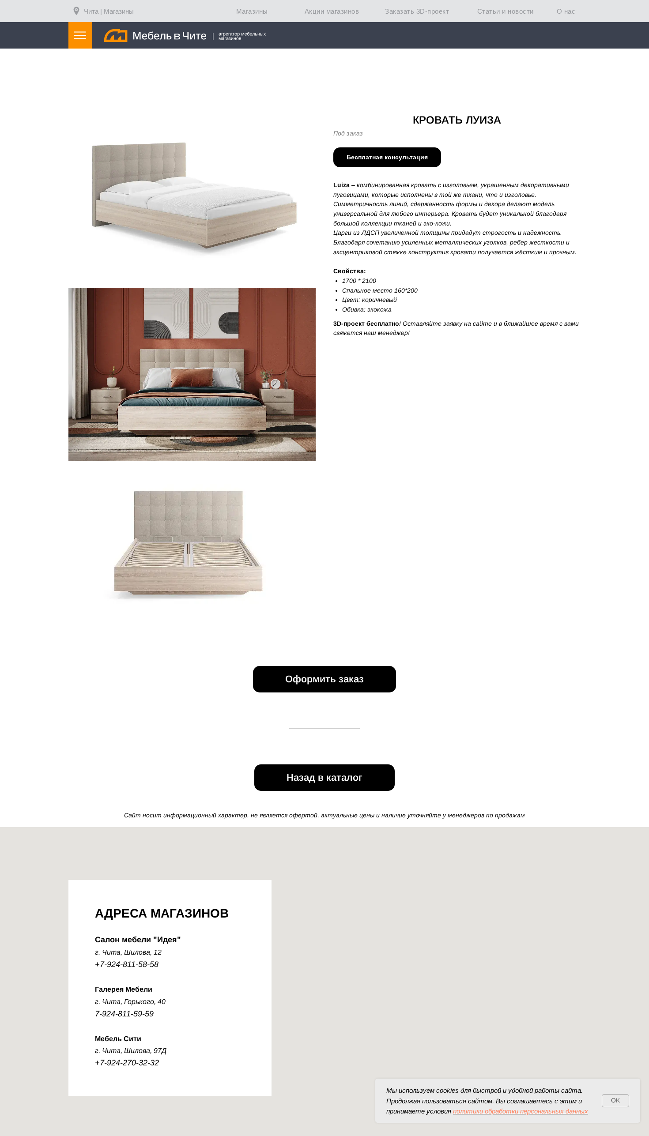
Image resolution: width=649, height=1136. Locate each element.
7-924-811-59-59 (124, 1013)
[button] (387, 157)
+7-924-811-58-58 (126, 964)
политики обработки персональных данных (520, 1111)
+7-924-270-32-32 (127, 1062)
